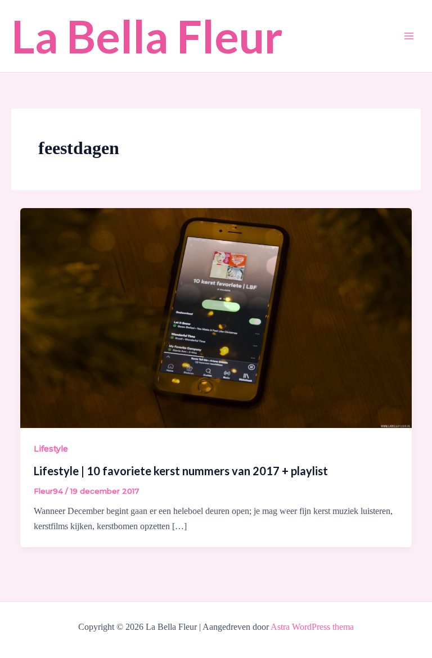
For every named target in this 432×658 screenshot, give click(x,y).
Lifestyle (51, 449)
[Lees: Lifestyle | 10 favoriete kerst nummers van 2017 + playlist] (216, 317)
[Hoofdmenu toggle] (409, 36)
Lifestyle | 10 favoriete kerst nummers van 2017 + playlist (181, 470)
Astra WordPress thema (312, 627)
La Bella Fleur (147, 36)
